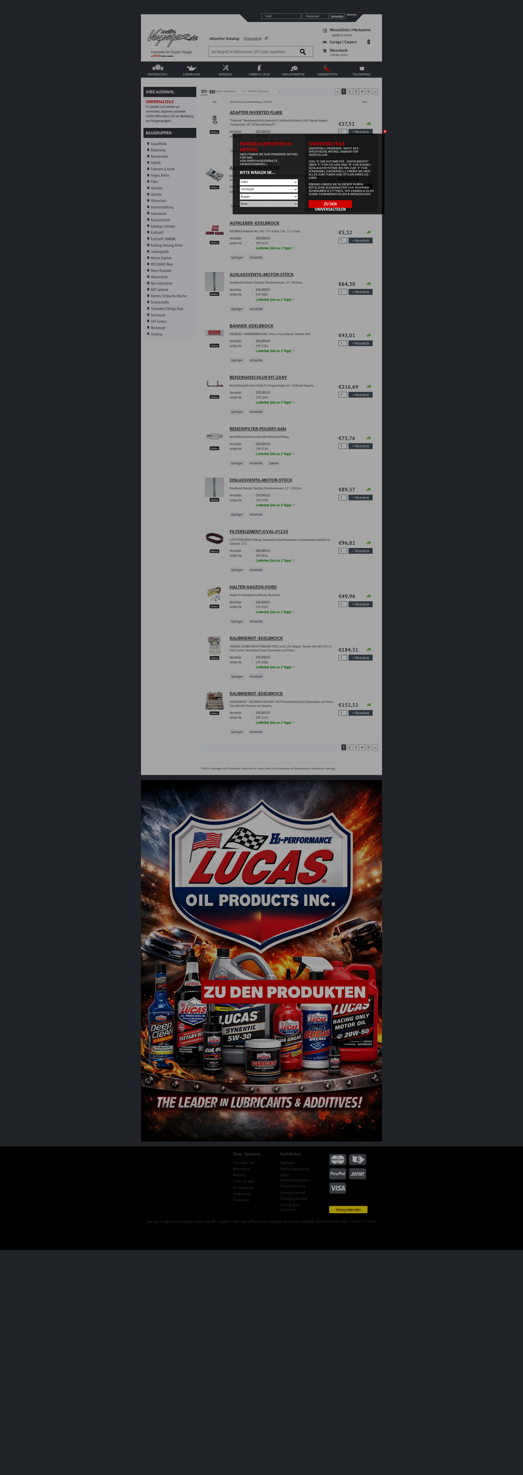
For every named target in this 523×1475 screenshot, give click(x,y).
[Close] (385, 132)
